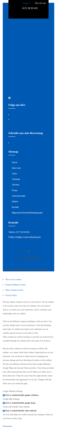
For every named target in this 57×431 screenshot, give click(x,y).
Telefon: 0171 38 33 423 (18, 232)
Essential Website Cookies (15, 285)
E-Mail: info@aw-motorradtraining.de (24, 237)
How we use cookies (13, 279)
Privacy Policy (11, 295)
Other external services (14, 290)
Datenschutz (7, 426)
